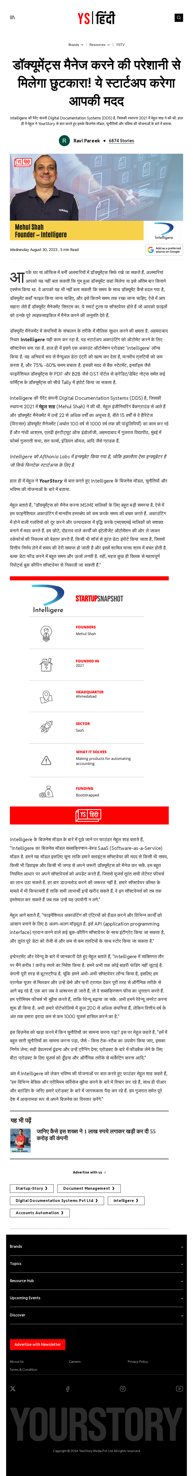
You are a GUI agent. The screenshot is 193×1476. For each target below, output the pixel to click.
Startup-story (29, 1188)
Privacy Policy (138, 1361)
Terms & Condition (23, 1369)
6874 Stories (121, 140)
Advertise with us (87, 1172)
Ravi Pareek (87, 140)
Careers (75, 1361)
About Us (17, 1361)
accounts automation (37, 1212)
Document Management (86, 1188)
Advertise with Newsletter (38, 1344)
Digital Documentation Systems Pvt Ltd (54, 1200)
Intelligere (124, 1200)
